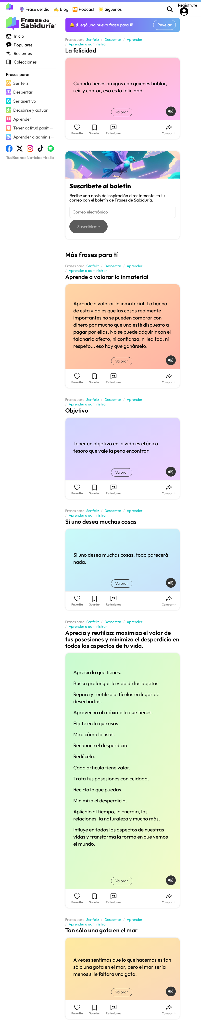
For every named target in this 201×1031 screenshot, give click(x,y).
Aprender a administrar (88, 44)
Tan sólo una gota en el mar (101, 930)
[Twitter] (19, 150)
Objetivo (76, 410)
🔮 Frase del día (34, 9)
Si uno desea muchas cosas (101, 521)
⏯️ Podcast (83, 9)
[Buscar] (170, 9)
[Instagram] (30, 150)
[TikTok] (40, 150)
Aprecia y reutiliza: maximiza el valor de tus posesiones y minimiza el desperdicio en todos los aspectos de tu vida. (122, 639)
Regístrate (187, 5)
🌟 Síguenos (110, 9)
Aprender (134, 40)
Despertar (112, 40)
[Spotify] (51, 150)
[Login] (184, 11)
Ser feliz (92, 40)
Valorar (121, 111)
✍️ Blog (60, 9)
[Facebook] (9, 150)
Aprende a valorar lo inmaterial (106, 276)
